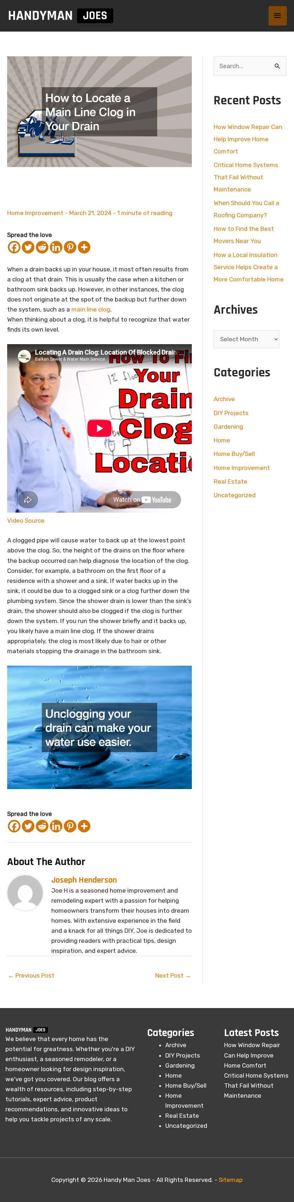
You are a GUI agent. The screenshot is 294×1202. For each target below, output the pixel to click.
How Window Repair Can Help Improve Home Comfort (248, 139)
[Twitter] (28, 247)
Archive (224, 399)
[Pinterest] (70, 247)
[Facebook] (14, 247)
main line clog (90, 309)
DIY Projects (231, 413)
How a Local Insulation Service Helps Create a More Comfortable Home (249, 267)
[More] (84, 247)
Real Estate (230, 481)
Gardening (228, 426)
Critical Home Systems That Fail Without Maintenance (246, 177)
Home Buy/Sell (234, 453)
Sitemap (231, 1179)
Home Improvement (35, 213)
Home (222, 440)
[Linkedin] (56, 247)
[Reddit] (42, 247)
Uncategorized (235, 495)
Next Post (173, 975)
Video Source (25, 520)
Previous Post (31, 975)
